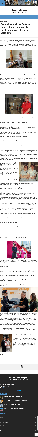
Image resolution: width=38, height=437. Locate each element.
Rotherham (2, 425)
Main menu (3, 17)
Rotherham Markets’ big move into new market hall (15, 5)
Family (1, 417)
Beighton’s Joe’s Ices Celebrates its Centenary (12, 404)
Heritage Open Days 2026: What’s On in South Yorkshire (14, 408)
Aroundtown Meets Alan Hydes (29, 365)
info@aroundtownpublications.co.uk (8, 387)
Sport (1, 430)
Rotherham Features (4, 422)
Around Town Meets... (4, 21)
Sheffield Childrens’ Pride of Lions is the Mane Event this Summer (15, 400)
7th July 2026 (26, 5)
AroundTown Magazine (19, 377)
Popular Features (3, 5)
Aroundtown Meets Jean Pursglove (8, 365)
